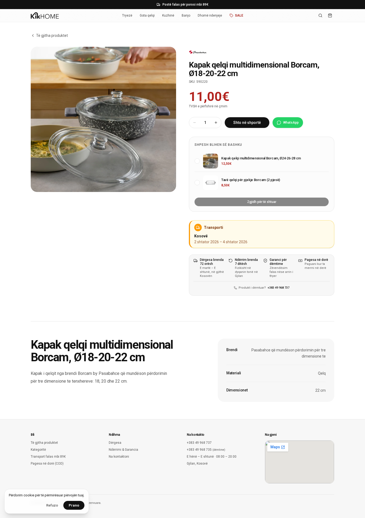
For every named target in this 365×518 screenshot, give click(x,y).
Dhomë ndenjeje (210, 15)
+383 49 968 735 (206, 450)
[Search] (320, 15)
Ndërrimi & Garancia (123, 450)
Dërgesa (115, 443)
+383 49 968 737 (278, 287)
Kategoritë (38, 450)
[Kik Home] (45, 15)
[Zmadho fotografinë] (103, 119)
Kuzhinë (168, 15)
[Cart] (330, 15)
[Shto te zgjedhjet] (197, 161)
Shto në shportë (247, 122)
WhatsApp (291, 122)
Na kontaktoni (119, 456)
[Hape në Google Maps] (299, 462)
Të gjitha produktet (52, 35)
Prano (74, 505)
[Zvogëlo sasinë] (194, 122)
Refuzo (52, 505)
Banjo (186, 15)
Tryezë (127, 15)
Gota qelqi (147, 15)
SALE (239, 15)
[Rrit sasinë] (216, 122)
